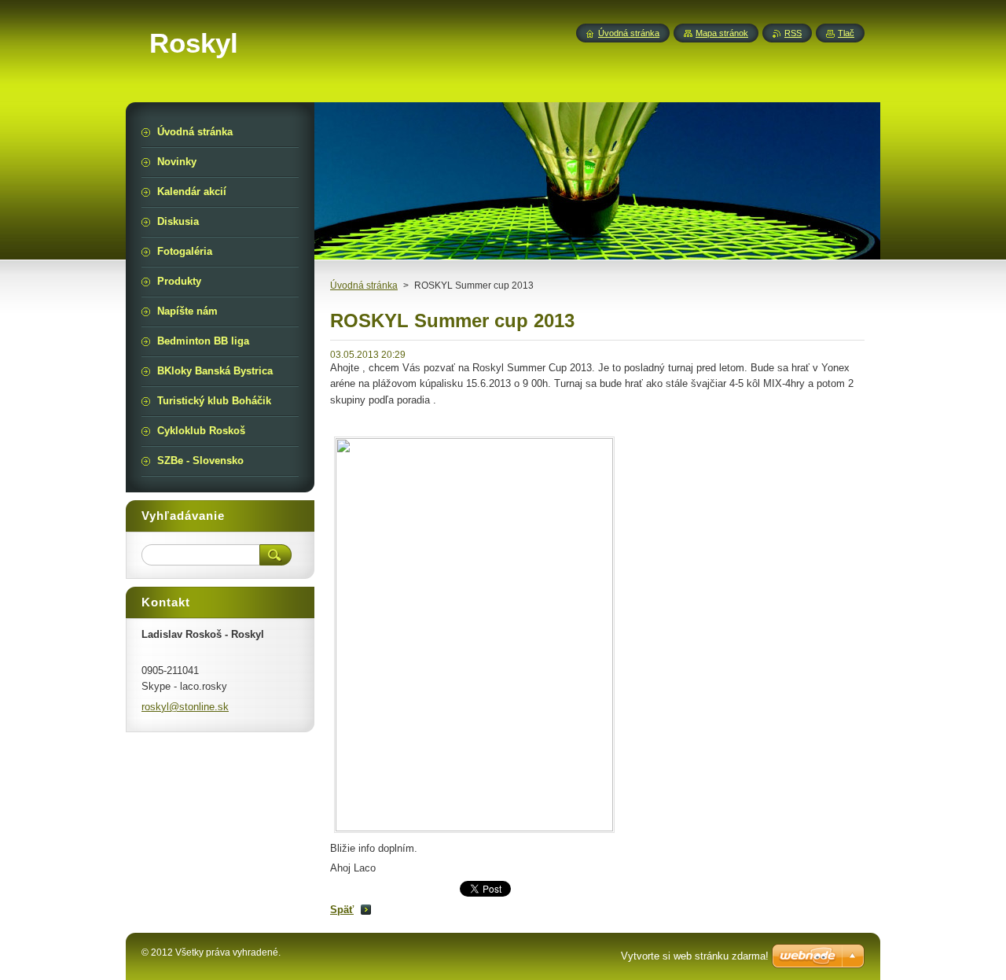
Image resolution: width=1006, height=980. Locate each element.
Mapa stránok (722, 33)
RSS (793, 33)
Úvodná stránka (364, 285)
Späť (342, 910)
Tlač (846, 33)
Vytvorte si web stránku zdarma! (695, 956)
